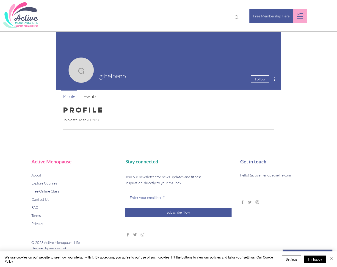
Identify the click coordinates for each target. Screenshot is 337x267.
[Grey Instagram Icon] (142, 234)
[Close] (331, 259)
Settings (291, 259)
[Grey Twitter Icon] (135, 234)
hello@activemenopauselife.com (265, 175)
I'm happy (315, 259)
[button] (300, 16)
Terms (36, 215)
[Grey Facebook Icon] (127, 234)
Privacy (37, 223)
